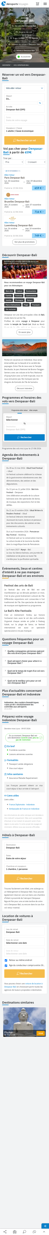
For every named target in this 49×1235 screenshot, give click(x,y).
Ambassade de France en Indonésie (24, 809)
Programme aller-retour (20, 410)
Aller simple (33, 410)
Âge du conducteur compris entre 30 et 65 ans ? (27, 965)
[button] (24, 25)
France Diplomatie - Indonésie (22, 804)
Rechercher (26, 437)
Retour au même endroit (20, 960)
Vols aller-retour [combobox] (13, 88)
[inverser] (40, 103)
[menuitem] (14, 3)
